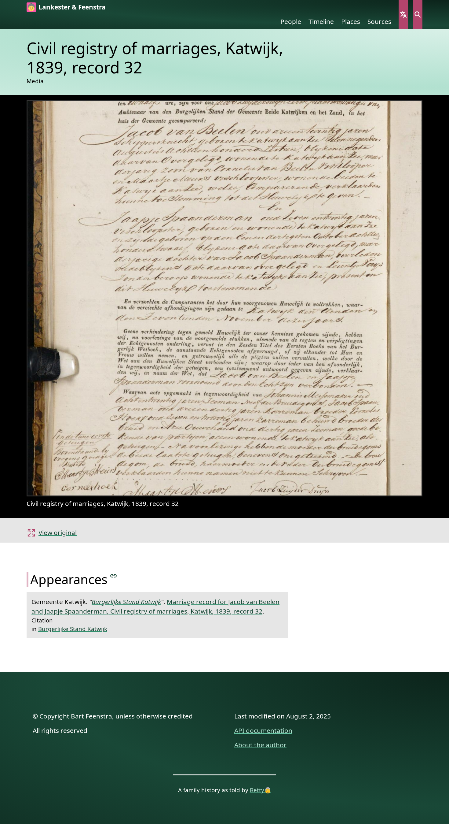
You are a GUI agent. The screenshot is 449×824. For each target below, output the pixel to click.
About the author (260, 744)
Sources (379, 21)
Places (350, 21)
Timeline (321, 21)
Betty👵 (260, 790)
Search (417, 14)
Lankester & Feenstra (72, 7)
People (290, 21)
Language (403, 14)
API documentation (263, 730)
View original (57, 532)
